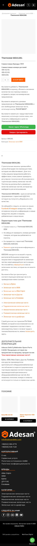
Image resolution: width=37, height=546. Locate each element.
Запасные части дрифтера (14, 316)
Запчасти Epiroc (10, 284)
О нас (3, 455)
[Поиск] (28, 5)
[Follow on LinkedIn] (17, 515)
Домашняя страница (9, 13)
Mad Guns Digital (27, 534)
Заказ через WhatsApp (18, 127)
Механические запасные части (16, 309)
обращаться (18, 265)
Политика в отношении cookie (14, 461)
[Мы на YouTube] (21, 515)
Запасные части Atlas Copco (14, 291)
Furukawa (5, 484)
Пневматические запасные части (16, 313)
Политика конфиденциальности (15, 464)
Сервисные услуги (9, 458)
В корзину (18, 80)
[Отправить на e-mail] (12, 515)
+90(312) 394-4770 (9, 444)
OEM (3, 476)
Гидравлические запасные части (16, 306)
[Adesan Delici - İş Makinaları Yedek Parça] (16, 5)
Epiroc (4, 479)
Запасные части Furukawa (13, 298)
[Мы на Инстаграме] (8, 515)
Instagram (13, 208)
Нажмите (7, 247)
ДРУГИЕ (5, 482)
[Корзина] (33, 5)
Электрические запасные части (16, 303)
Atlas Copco (6, 473)
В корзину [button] (9, 419)
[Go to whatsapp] (32, 540)
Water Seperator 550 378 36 (27, 415)
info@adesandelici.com (11, 440)
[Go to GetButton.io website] (32, 544)
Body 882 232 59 (6, 415)
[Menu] (3, 5)
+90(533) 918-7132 (9, 447)
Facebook (4, 208)
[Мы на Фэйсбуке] (4, 515)
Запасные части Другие (13, 294)
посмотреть (30, 331)
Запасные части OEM (26, 13)
